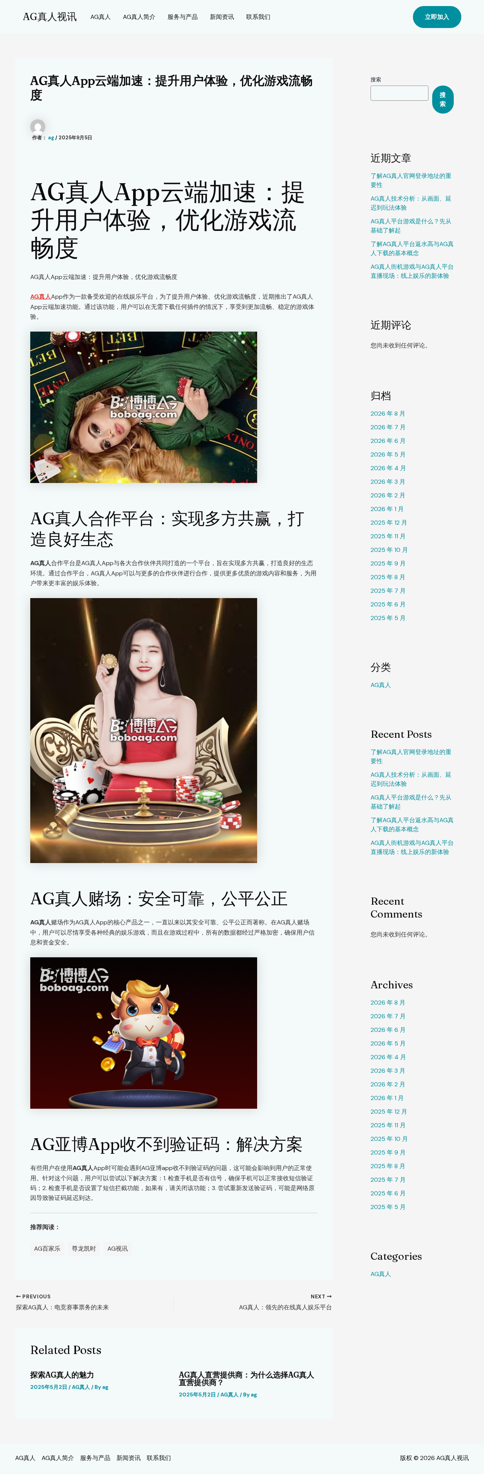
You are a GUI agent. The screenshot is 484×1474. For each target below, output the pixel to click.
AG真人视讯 (50, 17)
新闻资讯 (222, 17)
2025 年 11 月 (388, 536)
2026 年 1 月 (387, 509)
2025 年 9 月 (388, 563)
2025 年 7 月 (388, 591)
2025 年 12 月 (389, 523)
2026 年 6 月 (388, 441)
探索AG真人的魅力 (62, 1374)
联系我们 (258, 17)
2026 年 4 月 (388, 468)
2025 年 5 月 (388, 618)
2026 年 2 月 (388, 495)
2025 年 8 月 (388, 577)
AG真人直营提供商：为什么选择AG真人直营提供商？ (246, 1378)
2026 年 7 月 (388, 427)
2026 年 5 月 (388, 454)
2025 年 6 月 (388, 604)
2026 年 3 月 (388, 482)
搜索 (376, 79)
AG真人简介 (139, 17)
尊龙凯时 (84, 1249)
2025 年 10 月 (389, 550)
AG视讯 (117, 1249)
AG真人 (100, 17)
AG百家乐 (47, 1249)
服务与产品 (183, 17)
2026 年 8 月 (388, 414)
